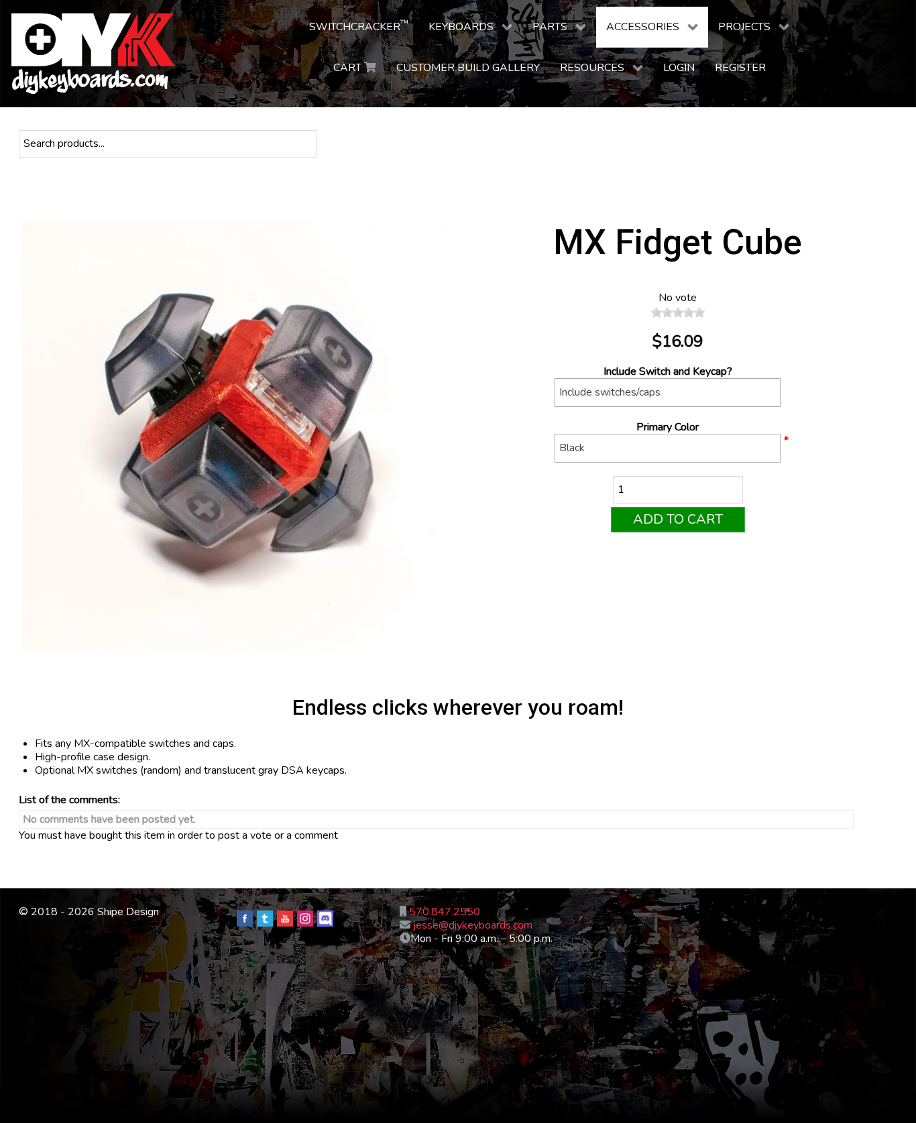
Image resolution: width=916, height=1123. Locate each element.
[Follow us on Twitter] (265, 918)
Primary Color (667, 427)
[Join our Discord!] (325, 918)
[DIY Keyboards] (93, 53)
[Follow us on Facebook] (245, 918)
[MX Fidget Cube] (238, 439)
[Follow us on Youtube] (285, 918)
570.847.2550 (444, 911)
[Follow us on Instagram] (305, 918)
